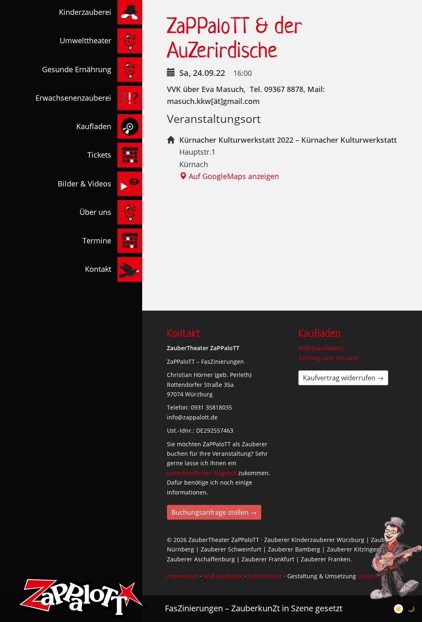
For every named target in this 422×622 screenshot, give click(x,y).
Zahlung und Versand (328, 358)
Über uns (95, 212)
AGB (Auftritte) (223, 576)
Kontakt (98, 269)
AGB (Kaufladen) (320, 348)
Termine (96, 240)
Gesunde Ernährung (76, 69)
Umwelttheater (85, 40)
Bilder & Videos (84, 183)
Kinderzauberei (85, 12)
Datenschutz (265, 576)
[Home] (82, 597)
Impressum (182, 576)
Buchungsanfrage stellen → (214, 512)
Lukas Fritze (374, 576)
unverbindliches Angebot (202, 473)
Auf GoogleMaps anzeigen (233, 176)
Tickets (99, 155)
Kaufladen (93, 126)
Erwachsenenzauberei (73, 98)
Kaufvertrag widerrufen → (343, 377)
